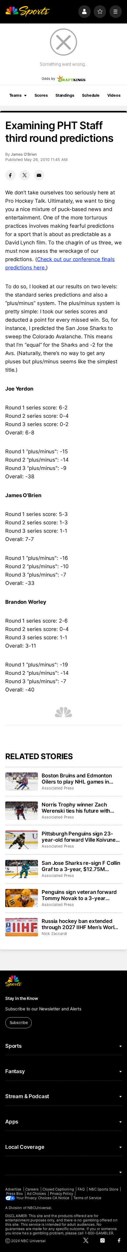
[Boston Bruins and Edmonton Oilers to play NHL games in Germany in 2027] (21, 781)
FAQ (81, 1189)
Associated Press (58, 788)
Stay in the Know (21, 998)
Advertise (13, 1189)
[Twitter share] (24, 175)
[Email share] (39, 175)
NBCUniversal (39, 1208)
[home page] (27, 11)
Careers (32, 1189)
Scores (41, 95)
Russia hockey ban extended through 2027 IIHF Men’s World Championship (79, 924)
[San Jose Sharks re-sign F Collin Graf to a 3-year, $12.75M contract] (21, 869)
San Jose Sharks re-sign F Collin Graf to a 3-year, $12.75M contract (81, 866)
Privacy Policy (61, 1193)
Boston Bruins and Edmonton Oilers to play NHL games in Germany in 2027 (77, 778)
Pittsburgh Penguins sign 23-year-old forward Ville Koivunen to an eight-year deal (80, 837)
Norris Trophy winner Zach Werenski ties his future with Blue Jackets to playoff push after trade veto (76, 808)
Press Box (14, 1193)
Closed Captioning (58, 1189)
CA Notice (61, 1198)
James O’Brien (24, 154)
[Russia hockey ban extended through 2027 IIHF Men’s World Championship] (21, 927)
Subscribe (19, 1022)
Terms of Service (87, 1198)
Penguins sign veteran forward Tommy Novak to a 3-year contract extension (79, 895)
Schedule (91, 95)
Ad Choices (36, 1193)
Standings (64, 95)
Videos (113, 95)
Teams (15, 95)
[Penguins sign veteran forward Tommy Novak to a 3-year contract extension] (21, 898)
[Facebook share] (10, 175)
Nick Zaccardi (54, 933)
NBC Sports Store (103, 1189)
